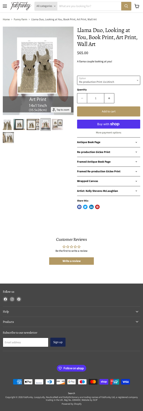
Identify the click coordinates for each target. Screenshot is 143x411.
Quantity (82, 89)
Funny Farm (20, 19)
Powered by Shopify (72, 404)
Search (71, 393)
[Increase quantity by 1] (109, 98)
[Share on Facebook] (79, 207)
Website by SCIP (89, 400)
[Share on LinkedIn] (91, 207)
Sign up (58, 342)
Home (6, 19)
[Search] (126, 6)
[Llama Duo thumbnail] (7, 124)
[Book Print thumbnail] (33, 124)
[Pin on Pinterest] (97, 207)
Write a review (72, 261)
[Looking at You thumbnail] (19, 124)
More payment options (108, 132)
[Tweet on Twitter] (85, 207)
